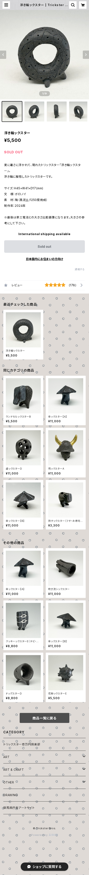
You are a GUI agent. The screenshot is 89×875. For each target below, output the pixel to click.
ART (6, 757)
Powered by (40, 835)
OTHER (8, 782)
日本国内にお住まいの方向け (44, 259)
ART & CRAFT (13, 769)
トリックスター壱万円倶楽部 (21, 744)
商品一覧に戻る (44, 718)
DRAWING (10, 795)
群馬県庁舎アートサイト (19, 807)
